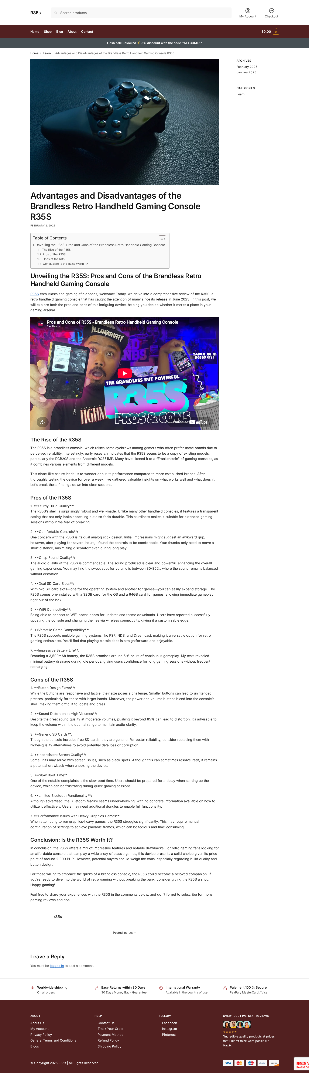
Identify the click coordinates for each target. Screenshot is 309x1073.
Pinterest (169, 1035)
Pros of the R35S (54, 254)
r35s (58, 916)
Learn (47, 53)
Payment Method (110, 1035)
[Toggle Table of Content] (160, 238)
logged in (57, 966)
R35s (35, 12)
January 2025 (246, 72)
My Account (247, 16)
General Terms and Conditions (53, 1040)
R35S (34, 294)
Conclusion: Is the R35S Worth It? (65, 263)
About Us (37, 1023)
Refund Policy (108, 1040)
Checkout (271, 16)
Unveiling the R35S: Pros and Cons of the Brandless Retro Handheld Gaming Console (100, 245)
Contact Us (106, 1023)
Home (34, 53)
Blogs (34, 1046)
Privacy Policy (41, 1035)
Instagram (169, 1029)
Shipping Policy (109, 1046)
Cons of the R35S (54, 259)
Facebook (169, 1023)
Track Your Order (111, 1029)
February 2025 (247, 66)
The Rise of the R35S (56, 249)
